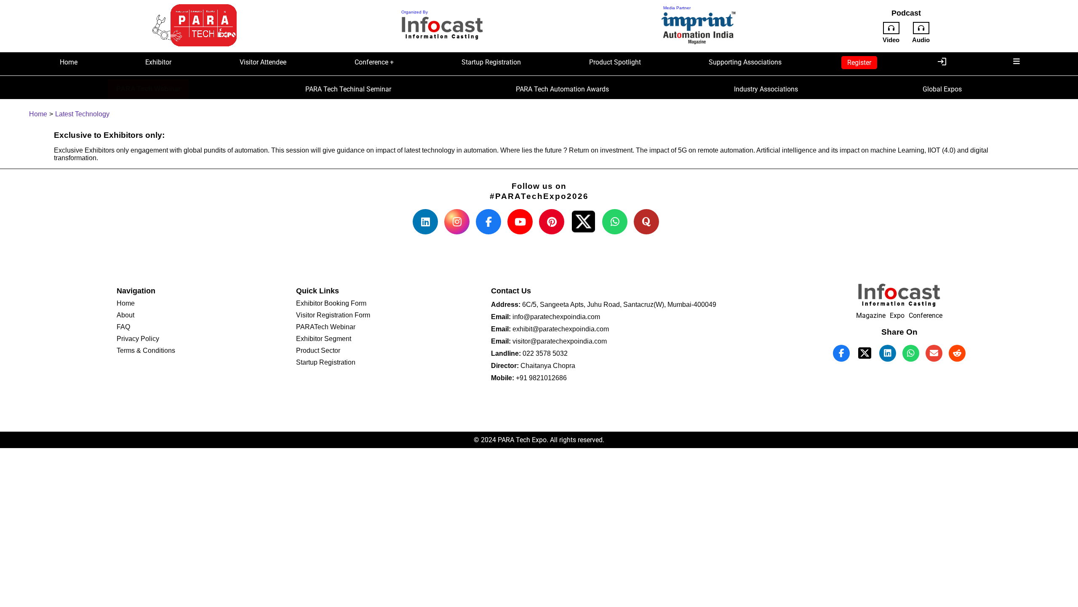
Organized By (414, 12)
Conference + (374, 62)
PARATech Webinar (325, 326)
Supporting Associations (745, 62)
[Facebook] (488, 221)
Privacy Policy (138, 338)
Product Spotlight (615, 62)
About (125, 315)
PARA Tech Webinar (148, 88)
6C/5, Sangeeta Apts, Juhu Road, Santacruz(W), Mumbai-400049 (618, 304)
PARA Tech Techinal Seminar (348, 89)
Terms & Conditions (146, 350)
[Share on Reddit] (957, 353)
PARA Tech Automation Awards (562, 89)
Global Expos (942, 89)
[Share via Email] (934, 353)
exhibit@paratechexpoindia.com (560, 329)
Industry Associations (766, 89)
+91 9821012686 (540, 377)
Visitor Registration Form (333, 315)
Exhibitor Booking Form (331, 303)
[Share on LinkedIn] (887, 353)
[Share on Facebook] (841, 353)
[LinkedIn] (425, 221)
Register (859, 63)
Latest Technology (82, 114)
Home (68, 62)
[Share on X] (583, 221)
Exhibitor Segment (323, 338)
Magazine (871, 316)
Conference (925, 316)
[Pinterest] (551, 221)
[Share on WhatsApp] (910, 353)
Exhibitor (158, 62)
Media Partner (677, 7)
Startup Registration (491, 62)
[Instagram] (457, 221)
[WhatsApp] (614, 221)
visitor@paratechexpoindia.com (559, 341)
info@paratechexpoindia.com (555, 316)
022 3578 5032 (544, 353)
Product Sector (318, 350)
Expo (897, 316)
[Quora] (646, 221)
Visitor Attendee (263, 62)
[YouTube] (520, 221)
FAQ (123, 326)
